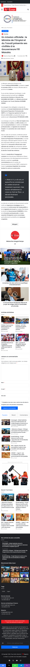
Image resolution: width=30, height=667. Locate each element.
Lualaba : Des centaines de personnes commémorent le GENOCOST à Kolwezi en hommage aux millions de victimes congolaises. (13, 260)
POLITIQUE (9, 27)
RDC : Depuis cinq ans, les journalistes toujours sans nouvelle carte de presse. (18, 447)
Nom (2, 382)
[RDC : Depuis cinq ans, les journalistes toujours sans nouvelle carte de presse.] (6, 448)
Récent (14, 415)
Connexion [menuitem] (3, 1)
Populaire (4, 415)
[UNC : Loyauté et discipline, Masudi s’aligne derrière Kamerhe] (22, 337)
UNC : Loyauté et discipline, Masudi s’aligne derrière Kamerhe (21, 345)
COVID (3, 591)
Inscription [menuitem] (9, 1)
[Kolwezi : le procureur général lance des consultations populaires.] (7, 320)
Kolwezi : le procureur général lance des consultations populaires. (7, 327)
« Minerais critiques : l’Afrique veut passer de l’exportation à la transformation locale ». (19, 430)
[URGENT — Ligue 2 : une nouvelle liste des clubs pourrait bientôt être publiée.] (6, 455)
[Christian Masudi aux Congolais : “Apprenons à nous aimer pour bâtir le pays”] (7, 337)
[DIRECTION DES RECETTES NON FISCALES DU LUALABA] (15, 18)
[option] (15, 256)
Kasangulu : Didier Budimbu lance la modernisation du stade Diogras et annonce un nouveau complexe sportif (19, 422)
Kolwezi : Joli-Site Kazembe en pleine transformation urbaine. (21, 327)
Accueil (4, 27)
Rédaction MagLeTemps (9, 56)
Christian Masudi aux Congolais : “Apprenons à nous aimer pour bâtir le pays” (7, 345)
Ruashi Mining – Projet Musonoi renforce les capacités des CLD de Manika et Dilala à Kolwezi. (19, 439)
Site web (3, 395)
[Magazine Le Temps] (10, 9)
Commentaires (24, 415)
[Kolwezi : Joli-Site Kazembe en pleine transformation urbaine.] (22, 320)
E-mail (3, 389)
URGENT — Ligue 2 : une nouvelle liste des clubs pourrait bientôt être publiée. (19, 454)
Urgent (15, 224)
